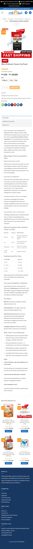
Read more (24, 431)
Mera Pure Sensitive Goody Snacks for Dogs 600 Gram (8, 454)
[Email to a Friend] (12, 104)
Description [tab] (6, 117)
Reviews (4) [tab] (6, 125)
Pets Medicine (5, 502)
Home (4, 19)
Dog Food (4, 495)
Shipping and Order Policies (9, 515)
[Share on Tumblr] (21, 104)
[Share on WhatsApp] (2, 104)
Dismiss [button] (22, 6)
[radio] (5, 80)
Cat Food (10, 19)
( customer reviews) (6, 71)
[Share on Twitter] (9, 104)
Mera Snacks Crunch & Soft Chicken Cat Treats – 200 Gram (8, 422)
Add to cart (14, 87)
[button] (2, 13)
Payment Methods (6, 517)
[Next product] (15, 24)
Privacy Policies (5, 519)
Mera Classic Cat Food (9, 98)
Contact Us (4, 513)
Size (2, 77)
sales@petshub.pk (6, 535)
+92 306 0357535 (6, 533)
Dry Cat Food (19, 19)
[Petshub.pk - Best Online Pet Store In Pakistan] (15, 12)
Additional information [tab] (8, 121)
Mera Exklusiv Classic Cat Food (23, 98)
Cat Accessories (5, 497)
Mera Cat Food (14, 95)
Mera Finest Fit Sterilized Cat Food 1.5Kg (25, 422)
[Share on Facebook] (5, 104)
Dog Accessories (6, 500)
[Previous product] (18, 24)
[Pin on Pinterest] (15, 104)
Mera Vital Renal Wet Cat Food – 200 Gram (24, 453)
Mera (8, 95)
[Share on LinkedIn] (18, 104)
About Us (4, 511)
